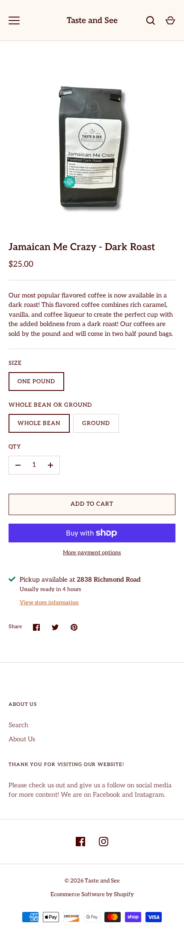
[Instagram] (103, 841)
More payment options (92, 552)
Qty (15, 446)
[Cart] (170, 20)
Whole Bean (39, 423)
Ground (96, 423)
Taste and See (92, 21)
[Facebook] (80, 841)
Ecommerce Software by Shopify (92, 894)
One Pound (36, 381)
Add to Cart (92, 504)
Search (18, 725)
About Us (22, 739)
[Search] (150, 20)
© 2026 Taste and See (92, 880)
